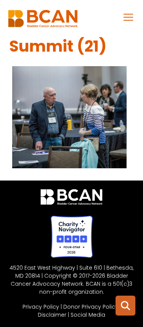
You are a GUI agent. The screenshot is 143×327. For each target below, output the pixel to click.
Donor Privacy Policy (90, 307)
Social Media (88, 315)
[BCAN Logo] (71, 199)
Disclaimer (52, 315)
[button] (128, 17)
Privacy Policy (40, 307)
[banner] (43, 20)
